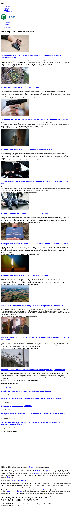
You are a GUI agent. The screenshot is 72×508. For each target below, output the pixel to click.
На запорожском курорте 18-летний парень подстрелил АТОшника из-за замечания (35, 119)
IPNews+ (31, 467)
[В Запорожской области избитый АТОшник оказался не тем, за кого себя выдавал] (15, 240)
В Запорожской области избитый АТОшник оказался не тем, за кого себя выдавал (34, 244)
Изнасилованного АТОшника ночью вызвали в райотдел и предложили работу (33, 370)
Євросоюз (7, 27)
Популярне (8, 11)
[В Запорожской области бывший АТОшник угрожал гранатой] (15, 146)
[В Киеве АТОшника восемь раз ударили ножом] (15, 84)
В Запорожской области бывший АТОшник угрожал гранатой (26, 149)
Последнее (7, 387)
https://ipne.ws (49, 470)
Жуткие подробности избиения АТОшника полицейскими (24, 213)
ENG (2, 1)
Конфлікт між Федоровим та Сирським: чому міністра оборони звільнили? (26, 391)
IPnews (37, 470)
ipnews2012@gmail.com (18, 480)
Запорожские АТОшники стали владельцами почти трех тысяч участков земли (33, 306)
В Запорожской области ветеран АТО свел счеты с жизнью (25, 275)
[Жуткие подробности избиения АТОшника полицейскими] (15, 210)
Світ (5, 26)
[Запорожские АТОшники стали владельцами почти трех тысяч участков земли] (15, 302)
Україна (6, 24)
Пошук (3, 3)
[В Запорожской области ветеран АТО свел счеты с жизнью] (15, 272)
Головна (7, 22)
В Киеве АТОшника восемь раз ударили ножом (20, 87)
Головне (7, 8)
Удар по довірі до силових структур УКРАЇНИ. (16, 406)
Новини (7, 6)
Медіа (6, 10)
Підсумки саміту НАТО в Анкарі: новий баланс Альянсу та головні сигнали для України (31, 398)
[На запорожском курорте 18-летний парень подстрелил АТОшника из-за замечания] (15, 115)
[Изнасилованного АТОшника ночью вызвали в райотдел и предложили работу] (15, 366)
